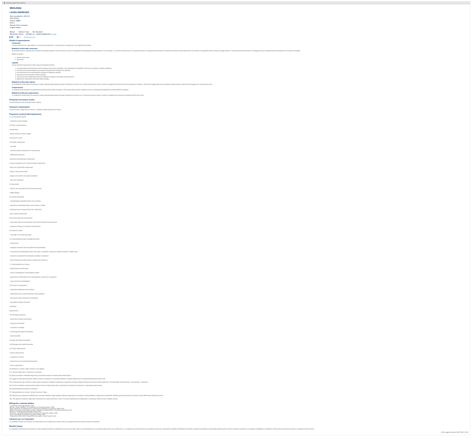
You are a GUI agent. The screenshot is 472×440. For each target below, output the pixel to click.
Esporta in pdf (30, 37)
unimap (53, 34)
